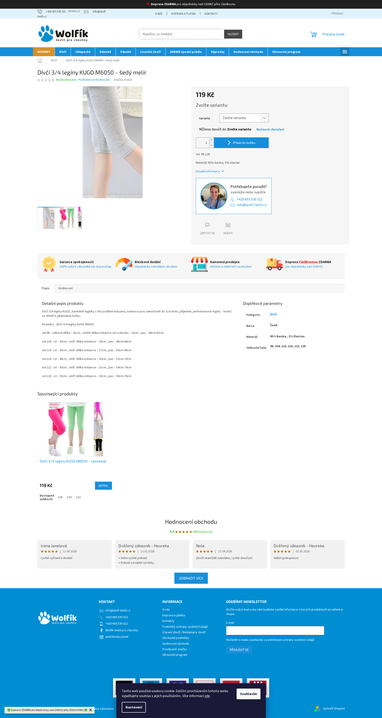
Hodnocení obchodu (191, 521)
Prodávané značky (174, 649)
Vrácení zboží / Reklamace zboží (183, 632)
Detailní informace (208, 171)
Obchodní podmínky (175, 638)
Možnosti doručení (270, 130)
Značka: (123, 80)
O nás (158, 14)
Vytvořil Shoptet (334, 709)
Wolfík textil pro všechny (121, 630)
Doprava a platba (183, 14)
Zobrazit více (191, 578)
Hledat (233, 34)
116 (69, 497)
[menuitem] (44, 51)
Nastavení (134, 707)
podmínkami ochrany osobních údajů (290, 640)
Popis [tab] (46, 288)
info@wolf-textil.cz (252, 204)
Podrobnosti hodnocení (94, 80)
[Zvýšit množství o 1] (211, 140)
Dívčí (273, 314)
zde (207, 695)
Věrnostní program (174, 655)
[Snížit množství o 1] (211, 145)
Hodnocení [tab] (65, 288)
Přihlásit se (239, 650)
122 (78, 497)
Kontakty (211, 14)
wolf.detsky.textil (116, 637)
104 (60, 497)
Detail (103, 485)
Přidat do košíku (244, 142)
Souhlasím (248, 693)
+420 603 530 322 (249, 199)
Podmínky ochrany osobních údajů (185, 627)
